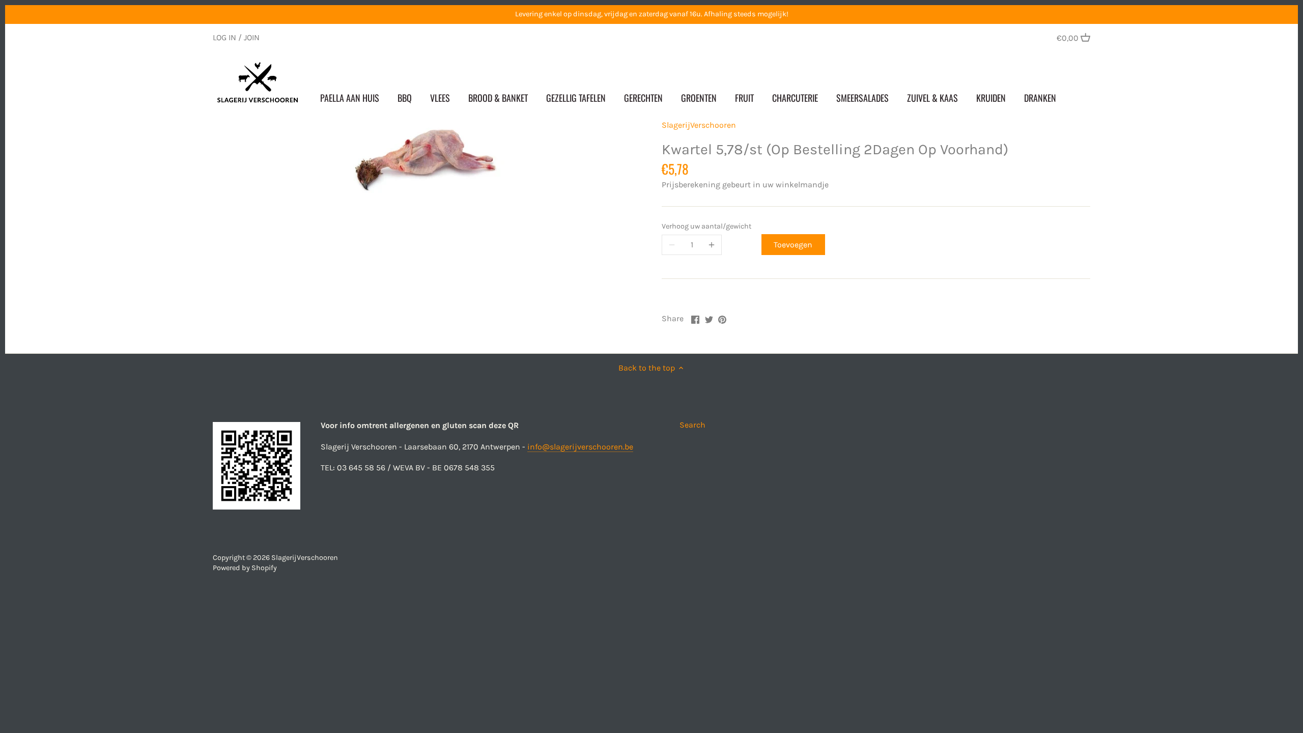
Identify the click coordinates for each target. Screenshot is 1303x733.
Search (692, 425)
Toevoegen (793, 244)
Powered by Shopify (245, 567)
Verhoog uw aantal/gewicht (706, 226)
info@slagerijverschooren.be (580, 447)
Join (252, 37)
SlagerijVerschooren (699, 125)
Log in (224, 37)
